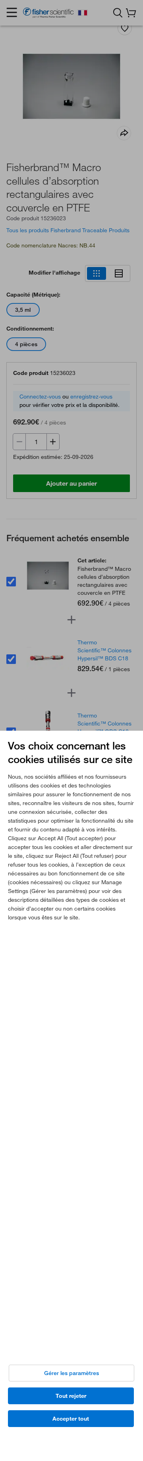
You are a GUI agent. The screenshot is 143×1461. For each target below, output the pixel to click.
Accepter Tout (70, 1418)
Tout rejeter (71, 1395)
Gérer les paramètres (71, 1373)
